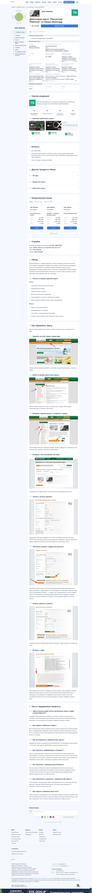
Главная (13, 7)
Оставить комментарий (68, 817)
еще (76, 61)
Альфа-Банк (42, 841)
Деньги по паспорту (16, 834)
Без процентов (15, 841)
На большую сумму (16, 838)
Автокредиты (28, 834)
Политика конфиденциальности (19, 851)
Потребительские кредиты (31, 832)
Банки (41, 830)
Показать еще (53, 233)
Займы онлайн (15, 832)
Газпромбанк (42, 836)
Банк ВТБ (41, 834)
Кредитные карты (48, 201)
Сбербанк (41, 832)
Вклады (31, 201)
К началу (17, 35)
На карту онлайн (15, 836)
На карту (14, 843)
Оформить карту (59, 26)
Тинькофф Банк (43, 838)
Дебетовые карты (38, 201)
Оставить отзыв (20, 32)
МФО (13, 830)
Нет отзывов (35, 25)
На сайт (37, 228)
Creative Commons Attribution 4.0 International (43, 878)
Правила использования (17, 853)
